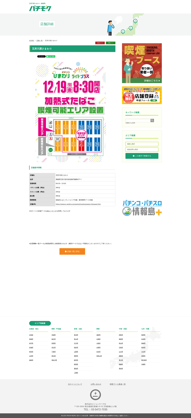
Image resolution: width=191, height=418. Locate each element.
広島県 (121, 347)
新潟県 (76, 335)
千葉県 (54, 352)
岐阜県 (76, 360)
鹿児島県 (144, 360)
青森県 (31, 339)
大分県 (143, 352)
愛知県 (76, 368)
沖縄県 (143, 364)
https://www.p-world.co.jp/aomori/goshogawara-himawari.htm (78, 204)
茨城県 (54, 335)
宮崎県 (143, 356)
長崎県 (143, 343)
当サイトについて (75, 384)
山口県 (121, 352)
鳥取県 (121, 335)
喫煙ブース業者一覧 (118, 384)
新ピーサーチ (51, 211)
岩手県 (31, 343)
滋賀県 (98, 335)
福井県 (76, 347)
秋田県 (31, 352)
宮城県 (31, 347)
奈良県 (98, 352)
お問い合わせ (96, 384)
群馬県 (54, 343)
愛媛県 (121, 364)
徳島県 (121, 356)
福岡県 (143, 335)
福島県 (31, 360)
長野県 (76, 356)
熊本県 (143, 347)
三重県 (76, 373)
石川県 (76, 343)
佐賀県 (143, 339)
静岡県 (76, 364)
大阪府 (98, 343)
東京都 (54, 356)
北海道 (31, 335)
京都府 (98, 339)
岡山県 (121, 343)
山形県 (31, 356)
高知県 (121, 368)
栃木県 (54, 339)
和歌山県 (99, 356)
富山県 (76, 339)
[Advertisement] (121, 7)
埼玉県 (54, 347)
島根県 (121, 339)
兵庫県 (98, 347)
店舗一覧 (39, 40)
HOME (31, 40)
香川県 (121, 360)
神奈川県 (54, 360)
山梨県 (76, 352)
